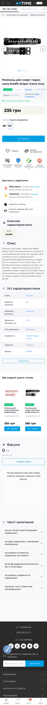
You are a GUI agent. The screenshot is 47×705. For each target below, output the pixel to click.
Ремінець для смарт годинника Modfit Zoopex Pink (11, 410)
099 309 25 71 (23, 632)
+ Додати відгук (23, 462)
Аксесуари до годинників (17, 15)
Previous (37, 377)
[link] (17, 701)
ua (40, 3)
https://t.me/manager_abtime (29, 646)
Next (41, 377)
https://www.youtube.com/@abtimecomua (23, 646)
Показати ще (23, 361)
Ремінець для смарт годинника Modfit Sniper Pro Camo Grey (32, 410)
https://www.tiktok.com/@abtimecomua (36, 646)
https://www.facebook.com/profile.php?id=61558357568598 (17, 646)
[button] (43, 49)
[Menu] (3, 3)
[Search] (8, 3)
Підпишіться (35, 663)
